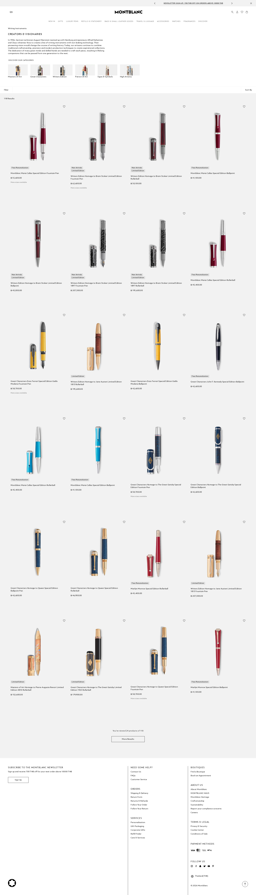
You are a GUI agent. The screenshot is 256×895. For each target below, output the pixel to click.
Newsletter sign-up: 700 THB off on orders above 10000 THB (125, 3)
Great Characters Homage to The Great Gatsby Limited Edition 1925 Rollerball (96, 688)
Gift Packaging (137, 826)
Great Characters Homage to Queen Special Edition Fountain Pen (154, 688)
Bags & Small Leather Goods (119, 21)
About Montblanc (199, 789)
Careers (194, 813)
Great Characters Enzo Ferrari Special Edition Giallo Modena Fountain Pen (34, 382)
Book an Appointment (201, 776)
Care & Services (138, 838)
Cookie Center (197, 830)
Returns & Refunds (139, 801)
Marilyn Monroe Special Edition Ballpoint (209, 687)
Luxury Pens (72, 21)
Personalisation (138, 822)
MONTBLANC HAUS (200, 793)
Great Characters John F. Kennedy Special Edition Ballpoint (217, 382)
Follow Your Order (139, 805)
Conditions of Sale (199, 834)
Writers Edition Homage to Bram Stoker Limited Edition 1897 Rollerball (156, 284)
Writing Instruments (17, 28)
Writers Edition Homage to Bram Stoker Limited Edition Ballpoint (36, 284)
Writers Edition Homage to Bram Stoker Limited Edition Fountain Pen (96, 177)
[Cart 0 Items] (247, 13)
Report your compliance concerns (206, 809)
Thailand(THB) (201, 876)
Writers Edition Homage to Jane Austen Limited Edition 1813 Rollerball (96, 383)
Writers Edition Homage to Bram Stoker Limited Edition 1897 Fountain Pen (96, 284)
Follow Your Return (139, 809)
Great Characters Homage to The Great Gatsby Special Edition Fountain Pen (156, 486)
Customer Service (139, 779)
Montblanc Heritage (200, 797)
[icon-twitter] (204, 866)
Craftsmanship (197, 801)
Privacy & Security (199, 826)
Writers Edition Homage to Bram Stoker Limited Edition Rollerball (156, 177)
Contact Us (136, 772)
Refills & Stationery (91, 21)
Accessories (163, 21)
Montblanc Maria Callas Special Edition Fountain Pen (35, 173)
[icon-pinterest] (213, 866)
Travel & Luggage (145, 21)
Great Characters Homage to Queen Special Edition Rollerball (94, 589)
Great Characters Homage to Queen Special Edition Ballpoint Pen (34, 589)
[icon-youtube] (209, 866)
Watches (176, 21)
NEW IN (52, 21)
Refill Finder (136, 834)
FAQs (133, 776)
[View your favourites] (242, 13)
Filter (6, 90)
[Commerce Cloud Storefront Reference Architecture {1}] (129, 12)
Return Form (136, 797)
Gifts (60, 21)
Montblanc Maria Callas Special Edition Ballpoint (213, 173)
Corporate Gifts (138, 830)
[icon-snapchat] (200, 866)
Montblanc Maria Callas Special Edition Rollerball (213, 280)
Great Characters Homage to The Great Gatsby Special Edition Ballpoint (216, 486)
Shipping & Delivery (139, 793)
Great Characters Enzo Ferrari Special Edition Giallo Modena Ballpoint (154, 382)
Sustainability (197, 805)
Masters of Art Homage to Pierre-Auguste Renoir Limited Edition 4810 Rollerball (37, 688)
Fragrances (189, 21)
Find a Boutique (198, 772)
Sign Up (18, 780)
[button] (237, 12)
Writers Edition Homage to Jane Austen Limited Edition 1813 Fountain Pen (216, 590)
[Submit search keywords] (232, 12)
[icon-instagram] (192, 866)
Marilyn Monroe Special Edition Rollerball (149, 589)
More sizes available (19, 182)
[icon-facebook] (196, 866)
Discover (202, 21)
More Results (128, 739)
